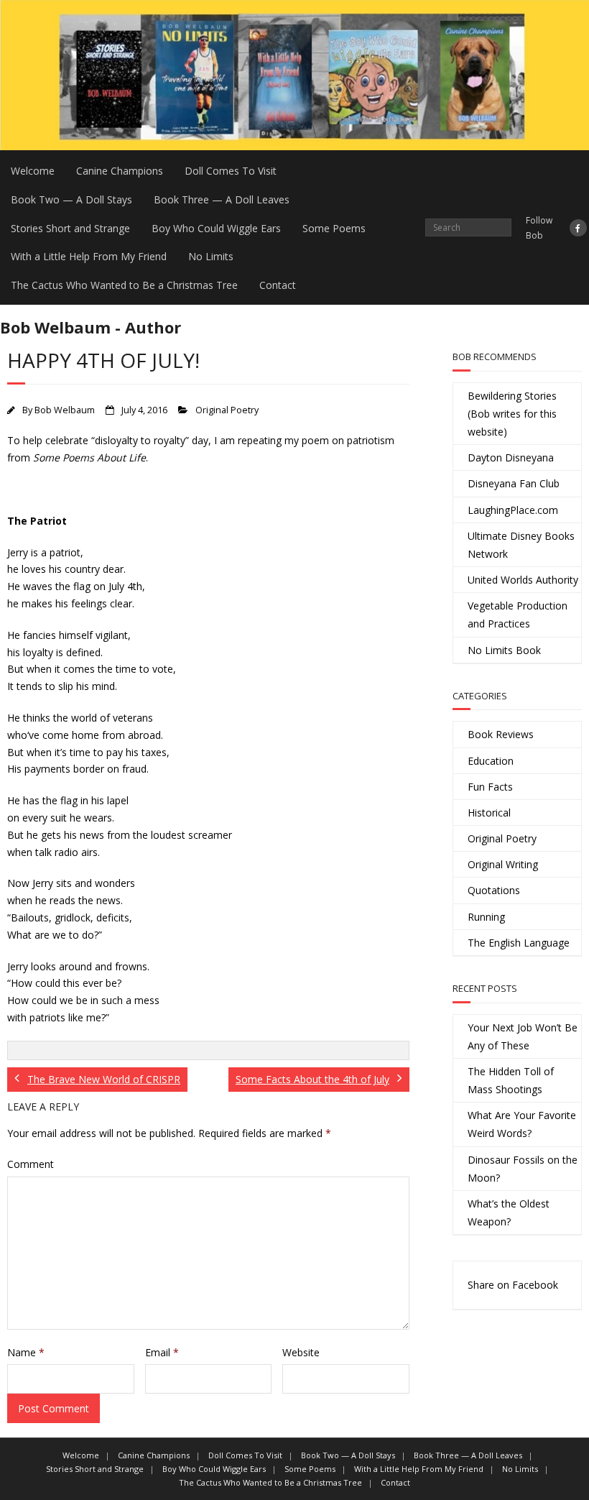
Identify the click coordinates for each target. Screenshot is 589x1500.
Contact (277, 285)
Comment (30, 1164)
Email (162, 1352)
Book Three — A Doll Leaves (221, 199)
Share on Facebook (513, 1285)
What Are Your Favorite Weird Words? (522, 1124)
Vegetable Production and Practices (517, 614)
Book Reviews (501, 734)
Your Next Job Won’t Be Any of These (523, 1036)
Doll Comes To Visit (231, 171)
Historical (489, 812)
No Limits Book (504, 650)
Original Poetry (227, 410)
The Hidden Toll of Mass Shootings (511, 1080)
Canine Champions (119, 171)
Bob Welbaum (64, 410)
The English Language (519, 942)
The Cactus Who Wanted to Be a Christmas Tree (124, 285)
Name (26, 1352)
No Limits (210, 256)
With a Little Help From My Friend (89, 256)
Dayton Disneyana (511, 457)
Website (301, 1352)
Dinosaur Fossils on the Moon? (523, 1168)
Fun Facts (490, 786)
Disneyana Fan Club (514, 483)
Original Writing (503, 864)
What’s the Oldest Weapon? (508, 1212)
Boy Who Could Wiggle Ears (216, 228)
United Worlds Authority (523, 579)
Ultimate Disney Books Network (521, 545)
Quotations (494, 890)
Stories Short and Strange (70, 228)
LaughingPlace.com (513, 510)
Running (486, 917)
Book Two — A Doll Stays (71, 199)
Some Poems (334, 228)
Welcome (33, 171)
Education (491, 761)
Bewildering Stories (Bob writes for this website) (512, 413)
